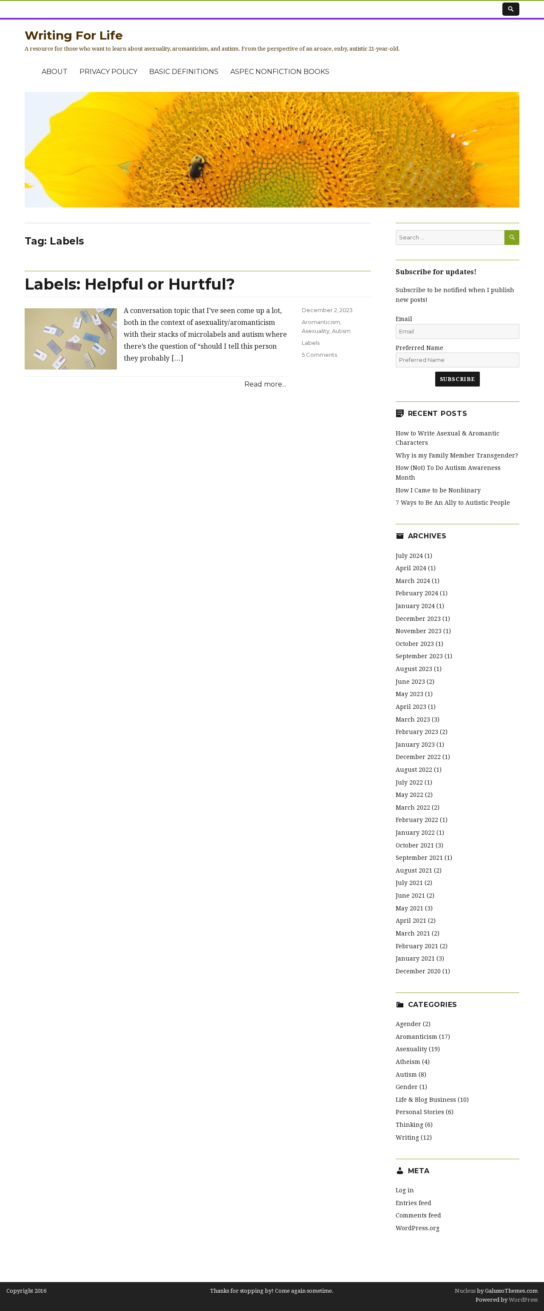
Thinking (409, 1124)
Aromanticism (321, 322)
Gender (407, 1086)
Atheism (408, 1061)
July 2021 (409, 882)
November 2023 (419, 631)
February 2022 (417, 819)
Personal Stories (420, 1112)
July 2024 (409, 555)
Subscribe (457, 379)
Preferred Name (419, 347)
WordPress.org (417, 1228)
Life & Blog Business (426, 1099)
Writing (407, 1137)
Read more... (265, 384)
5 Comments (319, 354)
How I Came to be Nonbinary (438, 490)
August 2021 (414, 870)
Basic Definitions (183, 72)
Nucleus (465, 1291)
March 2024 (413, 580)
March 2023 (413, 719)
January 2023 (415, 744)
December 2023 (418, 618)
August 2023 (414, 668)
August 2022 (414, 769)
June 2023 (410, 681)
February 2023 (417, 731)
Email (404, 319)
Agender (408, 1024)
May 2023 (409, 694)
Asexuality (315, 330)
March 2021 (413, 933)
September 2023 (419, 656)
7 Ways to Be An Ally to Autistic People (453, 502)
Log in (405, 1190)
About (55, 72)
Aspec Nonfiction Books (279, 72)
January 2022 (415, 832)
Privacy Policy (108, 72)
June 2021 (410, 895)
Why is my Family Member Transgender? (457, 455)
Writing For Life (74, 35)
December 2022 (418, 757)
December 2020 (418, 971)
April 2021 (411, 920)
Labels (311, 342)
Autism (341, 330)
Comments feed (418, 1215)
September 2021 (419, 857)
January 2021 (415, 958)
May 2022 (409, 794)
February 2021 (417, 946)
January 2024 (415, 606)
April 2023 (411, 706)
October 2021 (415, 845)
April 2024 (411, 568)
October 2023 (415, 643)
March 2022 (413, 807)
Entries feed (413, 1203)
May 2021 (409, 908)
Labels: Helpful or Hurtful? (130, 284)
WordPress (522, 1300)
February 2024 (417, 593)
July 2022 (409, 782)
